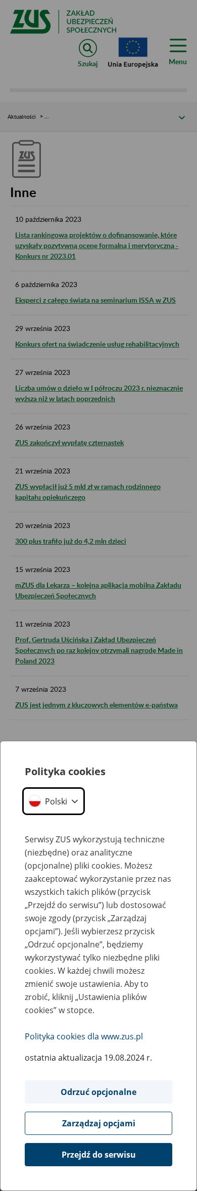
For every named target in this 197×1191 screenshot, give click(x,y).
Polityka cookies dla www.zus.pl (84, 1036)
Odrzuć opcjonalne (98, 1092)
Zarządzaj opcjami (98, 1123)
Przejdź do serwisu (99, 1154)
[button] (53, 801)
